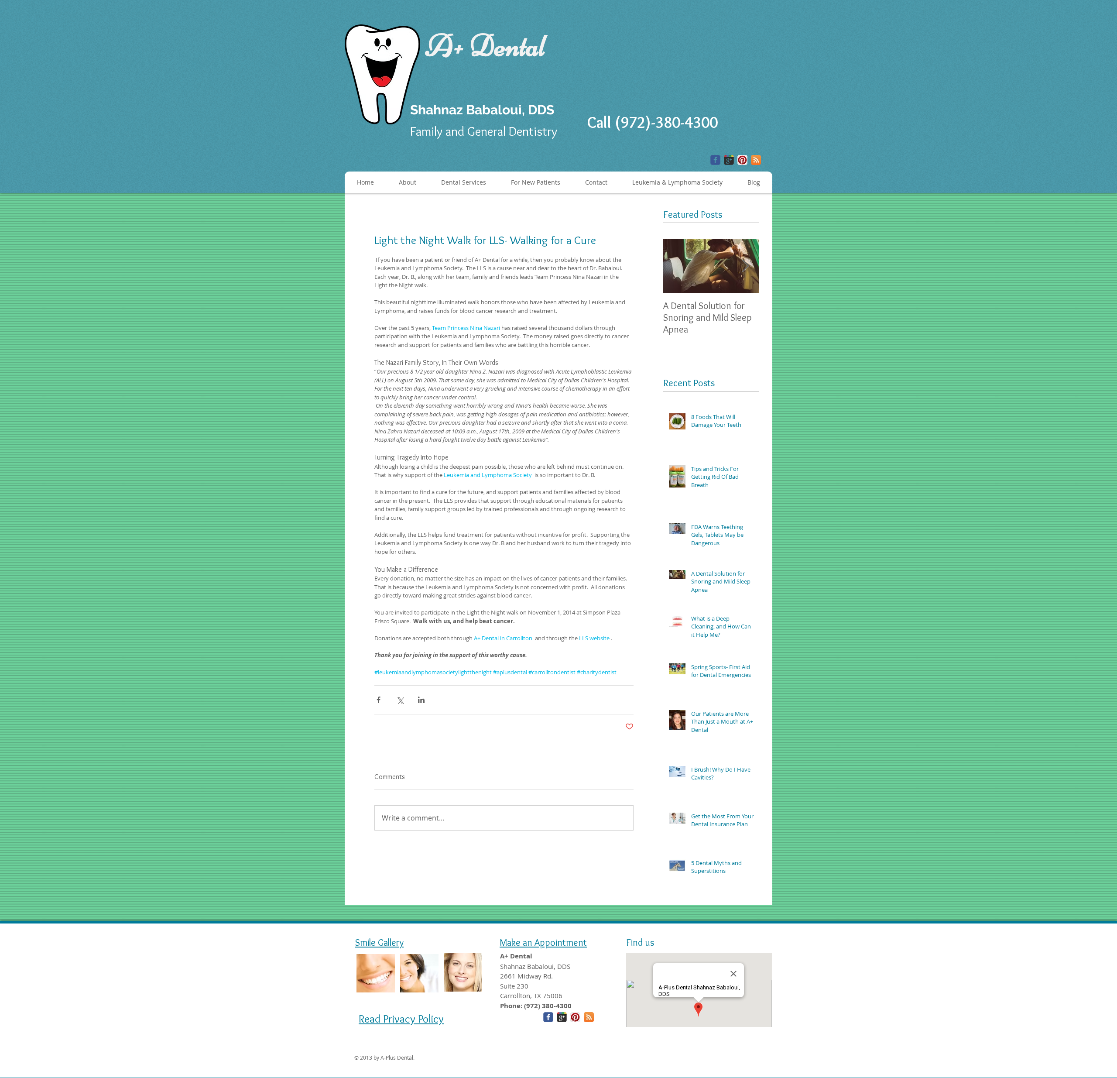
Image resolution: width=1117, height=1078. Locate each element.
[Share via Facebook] (378, 700)
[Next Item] (745, 266)
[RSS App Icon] (756, 160)
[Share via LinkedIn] (421, 700)
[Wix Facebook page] (715, 160)
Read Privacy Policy (401, 1019)
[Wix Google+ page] (729, 160)
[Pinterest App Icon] (742, 160)
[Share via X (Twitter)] (400, 700)
